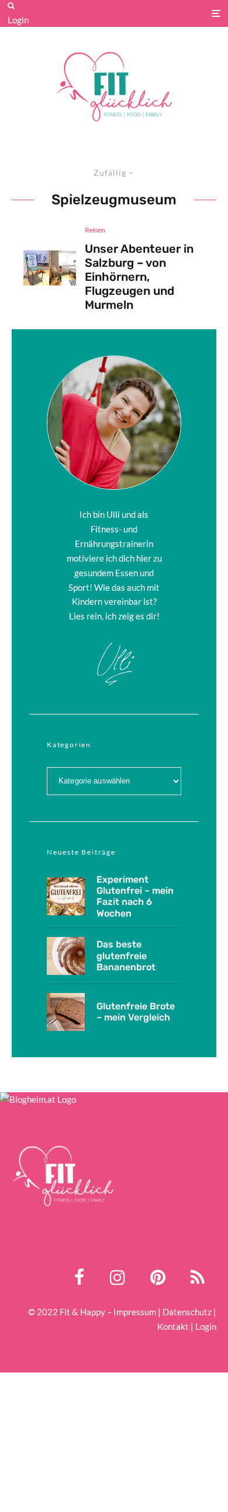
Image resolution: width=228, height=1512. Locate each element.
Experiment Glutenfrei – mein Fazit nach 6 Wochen (135, 896)
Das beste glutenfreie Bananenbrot (126, 955)
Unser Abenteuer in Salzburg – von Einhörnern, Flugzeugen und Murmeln (139, 277)
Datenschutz (187, 1312)
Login (18, 20)
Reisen (95, 229)
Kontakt (173, 1326)
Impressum (134, 1312)
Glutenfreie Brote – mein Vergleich (135, 1012)
